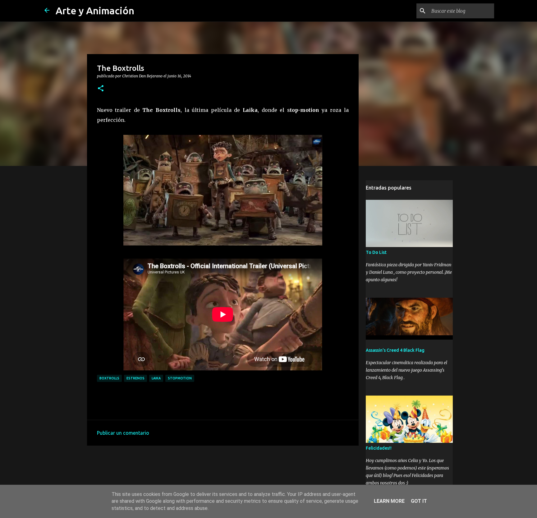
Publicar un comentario (123, 433)
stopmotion (180, 378)
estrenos (135, 378)
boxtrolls (109, 378)
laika (156, 378)
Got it (419, 501)
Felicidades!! (379, 448)
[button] (100, 89)
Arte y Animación (95, 10)
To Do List (376, 252)
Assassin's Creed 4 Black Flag (395, 350)
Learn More (389, 501)
